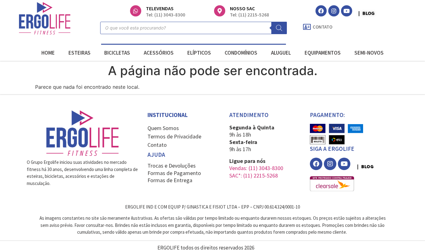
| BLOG (366, 13)
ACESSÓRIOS (159, 52)
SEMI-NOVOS (369, 52)
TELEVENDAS (160, 8)
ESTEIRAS (79, 52)
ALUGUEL (281, 52)
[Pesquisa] (279, 28)
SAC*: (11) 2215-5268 (253, 175)
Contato (157, 144)
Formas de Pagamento (174, 173)
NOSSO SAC (242, 8)
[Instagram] (333, 10)
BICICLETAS (117, 52)
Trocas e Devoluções (171, 165)
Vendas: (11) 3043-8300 (256, 168)
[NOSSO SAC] (219, 10)
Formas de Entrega (169, 180)
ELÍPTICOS (199, 52)
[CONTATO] (306, 27)
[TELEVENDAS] (135, 10)
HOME (48, 52)
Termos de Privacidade (174, 136)
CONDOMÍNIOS (241, 52)
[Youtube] (346, 10)
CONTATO (322, 27)
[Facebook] (321, 10)
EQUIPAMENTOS (323, 52)
